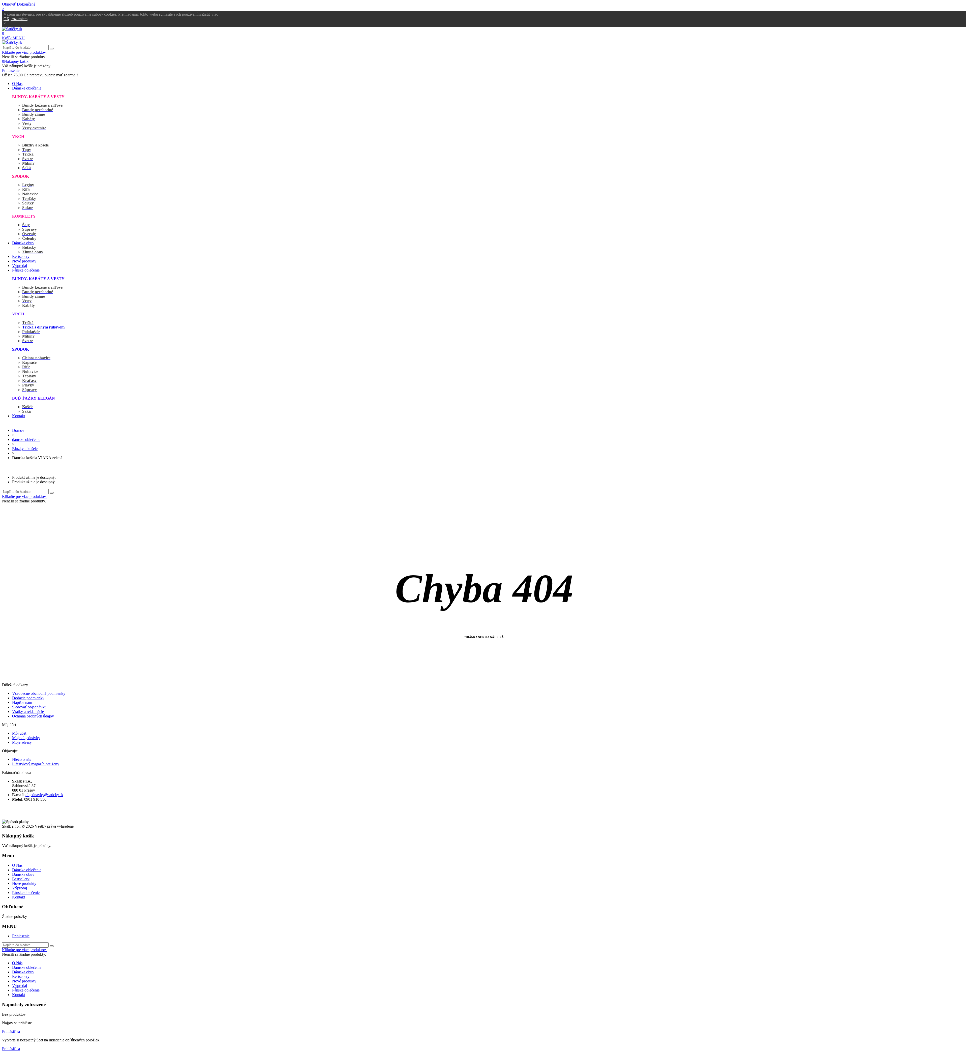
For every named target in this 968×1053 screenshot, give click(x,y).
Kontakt (18, 416)
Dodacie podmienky (28, 698)
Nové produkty (24, 261)
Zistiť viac (210, 14)
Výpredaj (19, 265)
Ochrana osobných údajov (33, 716)
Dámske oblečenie (26, 88)
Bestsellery (20, 256)
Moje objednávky (26, 738)
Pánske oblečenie (26, 270)
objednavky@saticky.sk (44, 795)
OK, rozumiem (15, 19)
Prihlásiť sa (11, 1031)
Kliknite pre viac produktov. (24, 52)
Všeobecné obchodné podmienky (38, 693)
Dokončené (26, 4)
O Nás (17, 83)
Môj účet (19, 733)
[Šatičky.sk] (12, 29)
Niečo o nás (21, 759)
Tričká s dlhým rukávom (43, 327)
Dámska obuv (23, 243)
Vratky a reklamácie (28, 711)
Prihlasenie (20, 936)
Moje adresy (22, 742)
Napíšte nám (22, 702)
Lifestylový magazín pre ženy (35, 764)
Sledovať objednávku (29, 707)
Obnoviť (9, 4)
